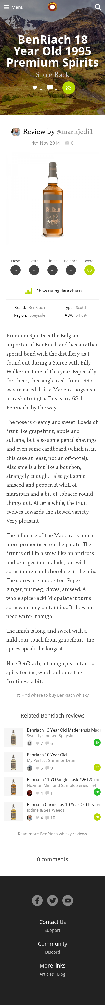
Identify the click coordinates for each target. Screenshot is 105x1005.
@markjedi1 (75, 132)
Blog (61, 974)
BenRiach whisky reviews (63, 834)
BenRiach (37, 307)
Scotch (81, 307)
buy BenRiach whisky (69, 695)
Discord (52, 952)
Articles (47, 974)
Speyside (37, 315)
